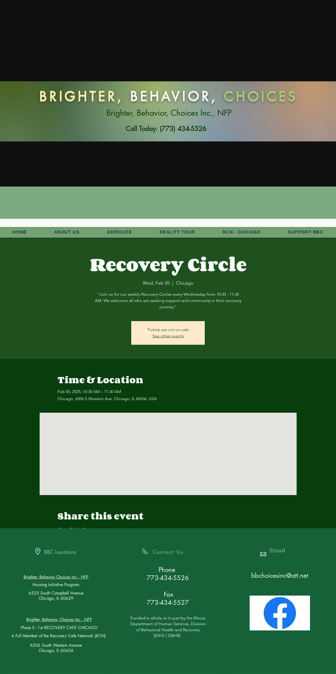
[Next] (299, 93)
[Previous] (37, 93)
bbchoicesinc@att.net (279, 575)
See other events (168, 335)
